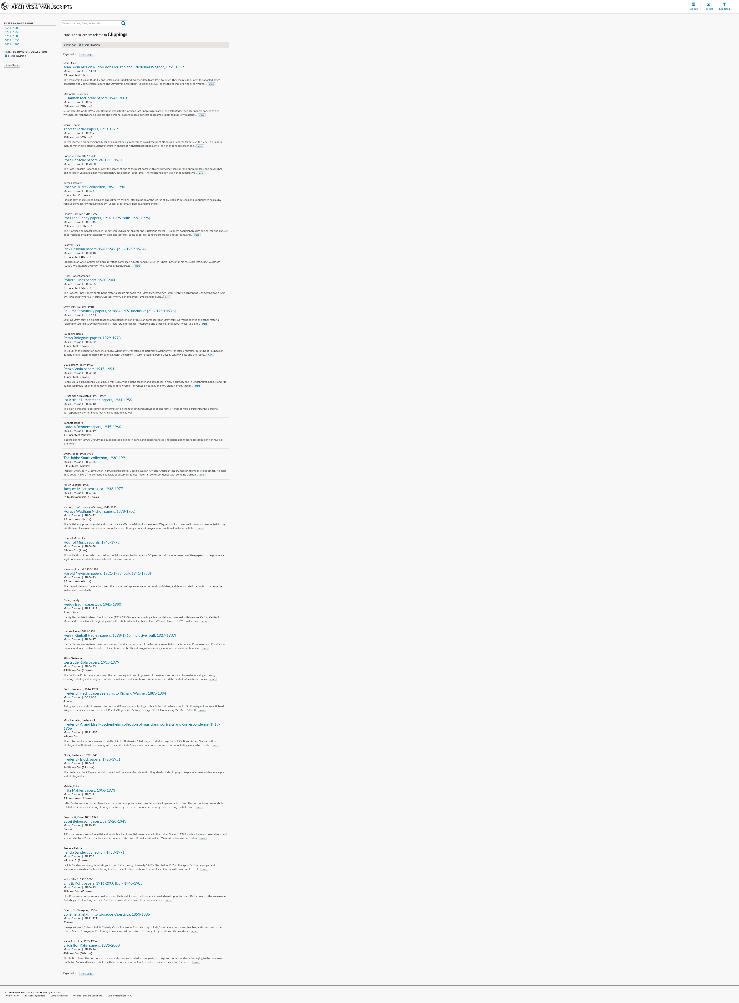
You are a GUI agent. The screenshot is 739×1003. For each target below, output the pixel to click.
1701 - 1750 (12, 31)
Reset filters (12, 65)
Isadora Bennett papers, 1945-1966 (92, 427)
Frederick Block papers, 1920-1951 (92, 759)
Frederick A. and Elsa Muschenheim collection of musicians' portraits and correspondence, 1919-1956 (142, 726)
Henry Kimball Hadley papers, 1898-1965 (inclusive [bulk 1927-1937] (120, 635)
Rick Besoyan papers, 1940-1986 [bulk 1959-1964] (105, 249)
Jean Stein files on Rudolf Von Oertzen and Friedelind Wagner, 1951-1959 (124, 67)
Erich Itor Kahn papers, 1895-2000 (92, 945)
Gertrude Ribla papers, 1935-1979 (91, 662)
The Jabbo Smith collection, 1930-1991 (95, 458)
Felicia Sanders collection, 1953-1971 (94, 852)
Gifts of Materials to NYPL (120, 996)
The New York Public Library (21, 992)
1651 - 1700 (12, 27)
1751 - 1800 (12, 36)
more (211, 84)
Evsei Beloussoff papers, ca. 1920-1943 (95, 821)
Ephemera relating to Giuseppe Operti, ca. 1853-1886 (107, 914)
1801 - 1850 (12, 40)
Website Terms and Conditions (87, 996)
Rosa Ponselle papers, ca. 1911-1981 (93, 160)
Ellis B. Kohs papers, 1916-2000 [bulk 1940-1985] (104, 883)
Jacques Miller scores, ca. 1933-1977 (93, 489)
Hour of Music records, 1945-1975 (92, 542)
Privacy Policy (12, 996)
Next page (86, 54)
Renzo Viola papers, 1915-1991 (89, 369)
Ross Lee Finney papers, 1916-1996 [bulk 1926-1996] (107, 218)
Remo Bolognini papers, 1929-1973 (92, 338)
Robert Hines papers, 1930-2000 (90, 280)
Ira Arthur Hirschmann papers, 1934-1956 (98, 400)
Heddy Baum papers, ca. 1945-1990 (92, 604)
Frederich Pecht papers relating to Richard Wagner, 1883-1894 (115, 693)
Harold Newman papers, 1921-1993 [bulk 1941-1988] (107, 573)
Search (123, 23)
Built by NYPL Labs (52, 992)
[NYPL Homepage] (4, 6)
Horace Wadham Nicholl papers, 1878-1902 (99, 511)
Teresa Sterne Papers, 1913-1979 (91, 129)
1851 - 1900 (12, 44)
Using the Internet (59, 996)
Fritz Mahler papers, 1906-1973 (89, 790)
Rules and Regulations (34, 996)
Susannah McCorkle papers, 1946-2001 (95, 98)
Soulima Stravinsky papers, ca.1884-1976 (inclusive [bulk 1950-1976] (120, 311)
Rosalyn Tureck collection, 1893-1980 (94, 187)
